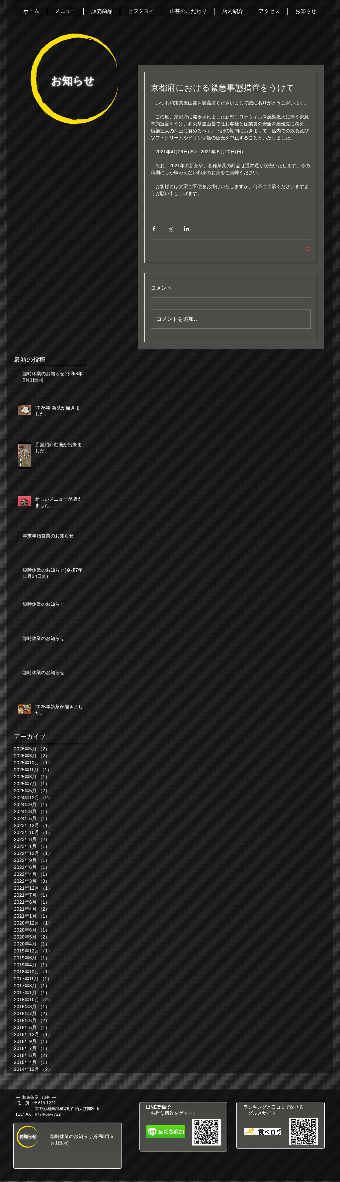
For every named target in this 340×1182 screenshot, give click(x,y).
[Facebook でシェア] (154, 229)
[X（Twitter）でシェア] (170, 229)
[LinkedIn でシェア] (186, 229)
